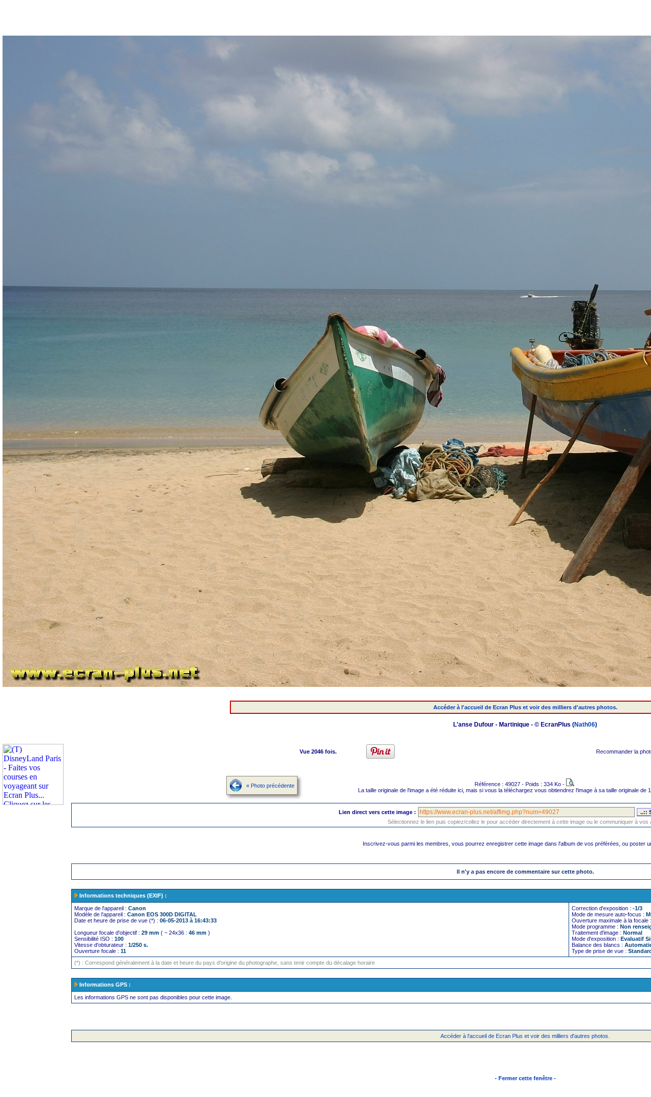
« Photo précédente (270, 786)
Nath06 (584, 724)
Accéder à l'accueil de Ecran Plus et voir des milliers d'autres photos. (525, 707)
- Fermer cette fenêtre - (525, 1078)
